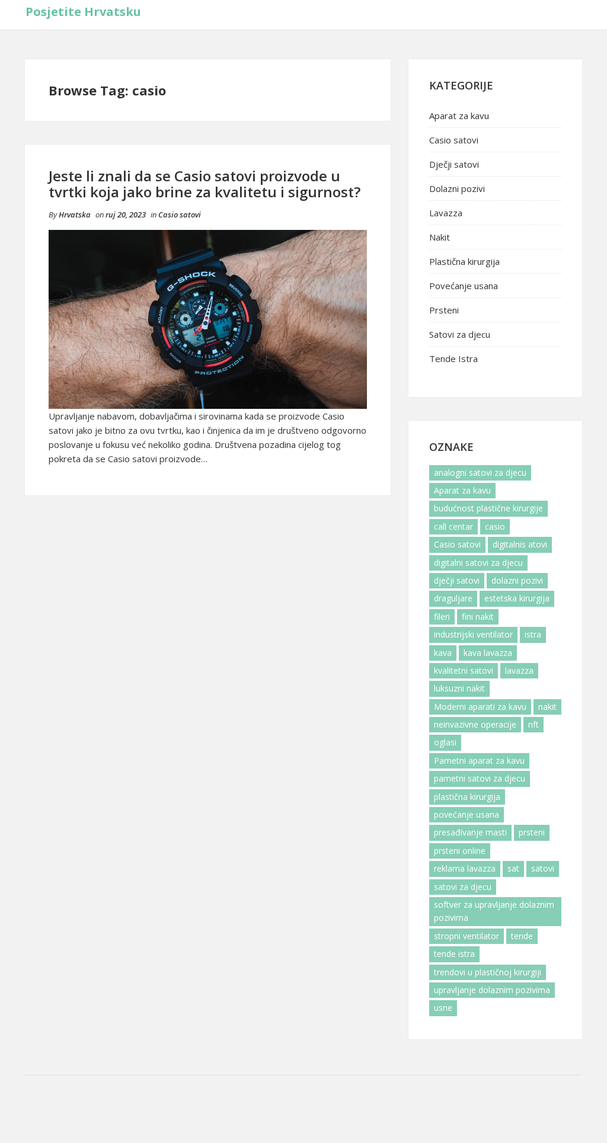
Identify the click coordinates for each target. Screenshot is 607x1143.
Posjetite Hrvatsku (83, 12)
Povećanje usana (463, 286)
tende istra (454, 953)
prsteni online (459, 850)
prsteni (532, 832)
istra (533, 634)
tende (522, 936)
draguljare (453, 598)
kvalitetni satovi (463, 670)
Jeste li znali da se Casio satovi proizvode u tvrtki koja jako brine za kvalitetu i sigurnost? (204, 183)
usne (443, 1007)
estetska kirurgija (517, 598)
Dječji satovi (454, 164)
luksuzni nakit (459, 688)
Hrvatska (75, 214)
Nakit (439, 237)
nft (533, 724)
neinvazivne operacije (475, 724)
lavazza (519, 670)
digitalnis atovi (520, 544)
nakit (547, 706)
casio (495, 526)
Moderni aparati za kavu (480, 706)
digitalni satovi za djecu (478, 562)
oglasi (445, 742)
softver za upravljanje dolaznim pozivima (494, 911)
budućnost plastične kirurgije (488, 508)
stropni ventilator (466, 936)
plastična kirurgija (467, 796)
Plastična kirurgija (464, 261)
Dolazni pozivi (457, 188)
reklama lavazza (465, 868)
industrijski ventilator (473, 634)
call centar (453, 526)
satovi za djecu (462, 886)
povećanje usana (466, 814)
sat (513, 868)
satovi (542, 868)
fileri (442, 616)
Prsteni (444, 310)
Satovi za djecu (459, 334)
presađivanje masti (470, 832)
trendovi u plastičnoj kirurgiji (487, 972)
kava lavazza (488, 652)
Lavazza (445, 213)
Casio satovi (179, 214)
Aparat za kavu (459, 115)
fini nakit (478, 616)
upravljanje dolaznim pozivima (492, 989)
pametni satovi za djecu (479, 778)
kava (443, 652)
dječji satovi (457, 580)
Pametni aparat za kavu (479, 760)
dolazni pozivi (517, 580)
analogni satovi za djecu (480, 472)
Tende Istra (453, 358)
